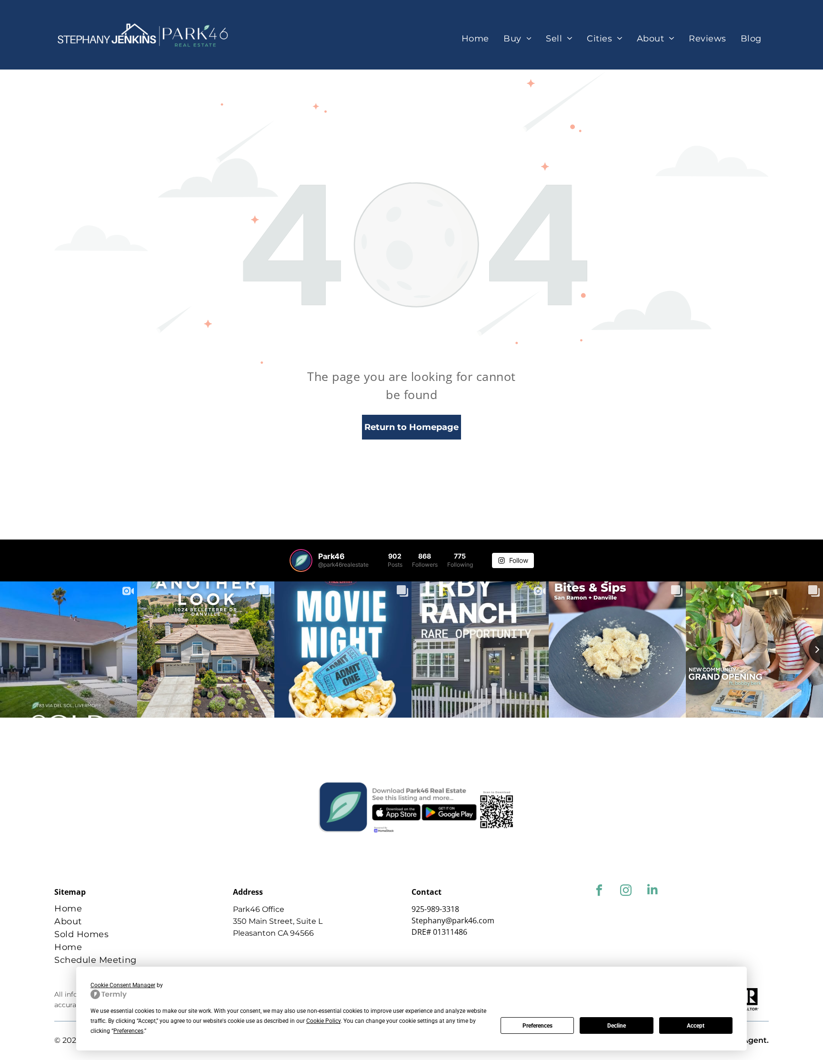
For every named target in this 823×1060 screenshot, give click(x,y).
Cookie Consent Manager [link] (122, 985)
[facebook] (599, 891)
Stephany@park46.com (453, 920)
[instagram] (625, 891)
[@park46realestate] (301, 560)
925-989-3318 (435, 909)
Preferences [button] (128, 1031)
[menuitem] (475, 38)
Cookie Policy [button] (323, 1021)
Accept (695, 1025)
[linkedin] (652, 891)
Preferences (537, 1025)
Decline (616, 1025)
